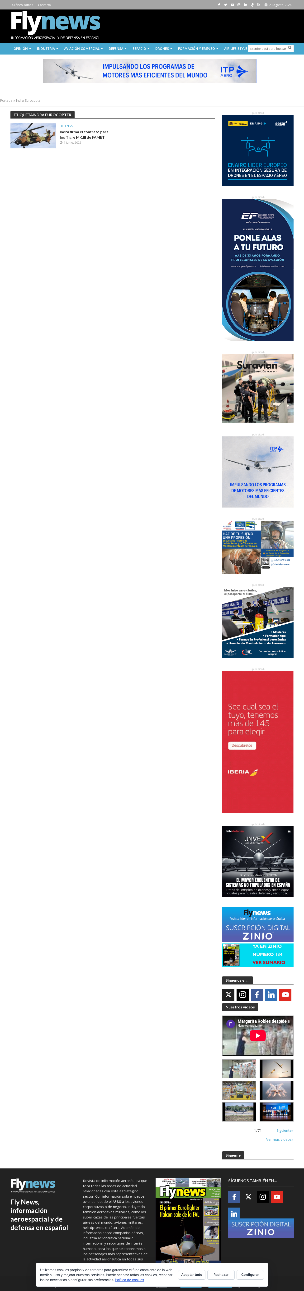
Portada (6, 100)
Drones (162, 48)
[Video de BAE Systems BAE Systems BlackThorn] (277, 1069)
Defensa (116, 48)
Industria (46, 48)
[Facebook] (257, 995)
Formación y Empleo (196, 48)
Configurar (250, 1275)
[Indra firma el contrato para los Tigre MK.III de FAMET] (33, 135)
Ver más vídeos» (280, 1139)
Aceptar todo (191, 1275)
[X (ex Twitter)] (228, 995)
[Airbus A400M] (277, 1090)
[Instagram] (243, 995)
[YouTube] (285, 995)
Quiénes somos (21, 5)
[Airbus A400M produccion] (239, 1090)
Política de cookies (129, 1280)
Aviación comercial (82, 48)
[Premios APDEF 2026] (277, 1112)
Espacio (139, 48)
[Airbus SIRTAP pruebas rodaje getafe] (239, 1112)
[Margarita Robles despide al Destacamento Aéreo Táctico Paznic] (239, 1069)
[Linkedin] (271, 995)
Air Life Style (235, 48)
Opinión (21, 48)
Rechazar (221, 1275)
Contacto (44, 5)
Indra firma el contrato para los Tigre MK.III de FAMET (84, 134)
